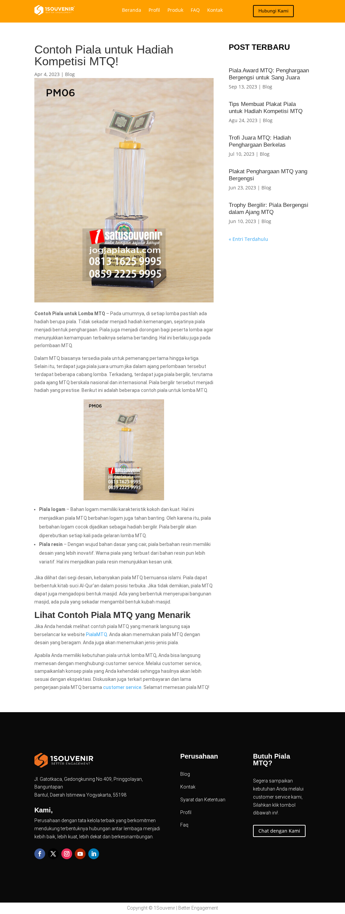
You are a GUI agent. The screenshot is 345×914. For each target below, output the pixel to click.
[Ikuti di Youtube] (80, 853)
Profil (154, 10)
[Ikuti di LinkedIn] (93, 853)
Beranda (131, 10)
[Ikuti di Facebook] (39, 853)
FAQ (195, 10)
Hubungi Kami (273, 10)
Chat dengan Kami (279, 831)
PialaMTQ (96, 634)
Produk (175, 10)
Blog (70, 74)
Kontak (215, 10)
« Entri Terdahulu (248, 239)
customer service (122, 687)
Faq (184, 825)
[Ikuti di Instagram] (66, 853)
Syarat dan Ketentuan (202, 799)
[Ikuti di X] (53, 853)
